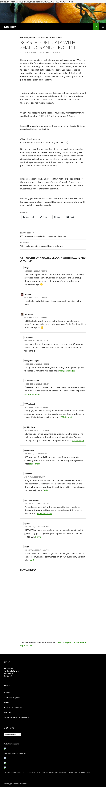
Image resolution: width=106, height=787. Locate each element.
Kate (42, 53)
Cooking (24, 38)
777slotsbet (29, 404)
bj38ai (27, 523)
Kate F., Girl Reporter (13, 707)
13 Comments (54, 53)
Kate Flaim (10, 26)
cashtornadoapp (31, 380)
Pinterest (8, 676)
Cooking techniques (38, 38)
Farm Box (53, 38)
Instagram (8, 673)
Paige (26, 268)
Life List (7, 712)
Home (6, 702)
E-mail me (8, 668)
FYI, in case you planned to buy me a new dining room (43, 234)
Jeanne (27, 294)
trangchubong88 (31, 361)
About (7, 692)
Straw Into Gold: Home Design (17, 717)
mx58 (26, 547)
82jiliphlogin (29, 427)
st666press (29, 450)
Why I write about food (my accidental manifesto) (41, 244)
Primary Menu (102, 26)
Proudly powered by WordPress (15, 784)
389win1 (28, 473)
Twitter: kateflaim (11, 671)
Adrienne (28, 314)
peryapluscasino (31, 500)
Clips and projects (12, 697)
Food (60, 38)
